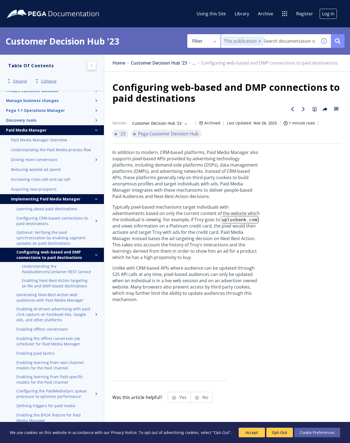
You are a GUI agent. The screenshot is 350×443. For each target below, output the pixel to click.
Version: (119, 123)
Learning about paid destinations (46, 208)
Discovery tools (21, 120)
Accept (252, 432)
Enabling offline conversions (42, 329)
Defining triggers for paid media (45, 405)
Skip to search (66, 6)
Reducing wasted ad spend (36, 169)
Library (242, 14)
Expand (20, 81)
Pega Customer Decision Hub (168, 134)
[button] (260, 41)
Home (118, 63)
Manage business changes (32, 100)
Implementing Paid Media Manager (45, 199)
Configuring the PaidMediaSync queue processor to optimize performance (51, 393)
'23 (122, 134)
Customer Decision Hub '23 (159, 63)
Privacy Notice (124, 432)
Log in (328, 14)
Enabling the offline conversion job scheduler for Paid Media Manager (48, 341)
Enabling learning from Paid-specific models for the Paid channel (49, 379)
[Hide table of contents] (92, 66)
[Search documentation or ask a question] (338, 41)
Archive (265, 14)
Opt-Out (279, 432)
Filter (197, 41)
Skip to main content (24, 6)
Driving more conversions (34, 159)
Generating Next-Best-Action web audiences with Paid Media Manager (49, 297)
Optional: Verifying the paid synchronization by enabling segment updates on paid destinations (50, 238)
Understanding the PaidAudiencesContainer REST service (56, 269)
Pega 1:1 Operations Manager (35, 110)
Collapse (49, 81)
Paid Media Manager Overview (39, 139)
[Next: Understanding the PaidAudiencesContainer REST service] (303, 109)
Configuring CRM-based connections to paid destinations (52, 220)
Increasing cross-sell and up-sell (40, 179)
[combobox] (269, 41)
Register (304, 14)
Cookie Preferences (317, 432)
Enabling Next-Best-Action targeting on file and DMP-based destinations (55, 283)
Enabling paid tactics (35, 353)
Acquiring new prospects (34, 189)
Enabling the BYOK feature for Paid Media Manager (48, 417)
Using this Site (211, 14)
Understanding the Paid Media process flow (51, 149)
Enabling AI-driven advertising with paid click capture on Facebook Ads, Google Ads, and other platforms (53, 314)
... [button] (194, 63)
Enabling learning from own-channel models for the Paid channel (50, 365)
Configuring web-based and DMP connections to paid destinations (49, 254)
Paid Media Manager (26, 130)
